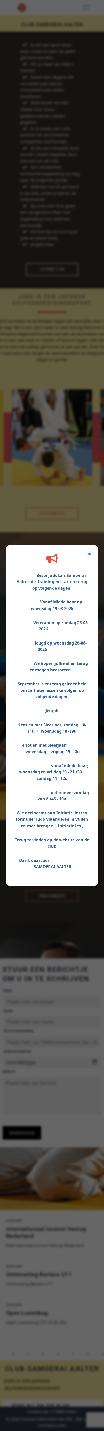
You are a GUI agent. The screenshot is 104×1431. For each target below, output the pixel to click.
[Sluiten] (89, 553)
